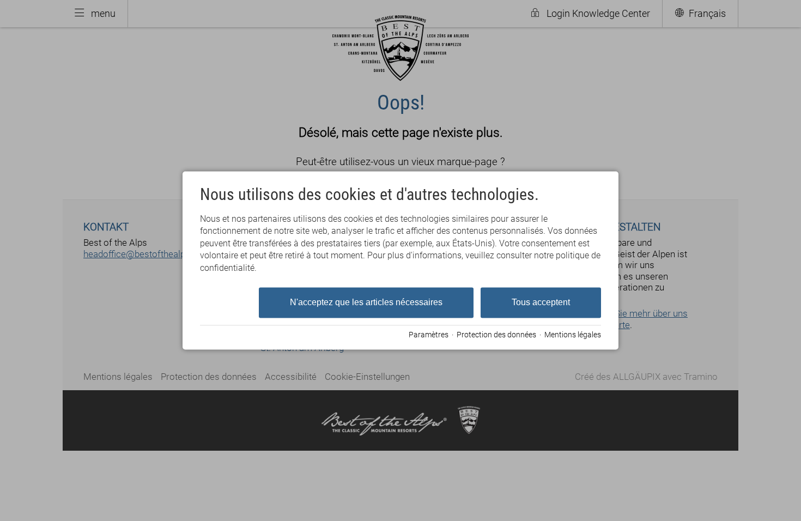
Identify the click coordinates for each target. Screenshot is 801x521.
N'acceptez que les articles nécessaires (366, 302)
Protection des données (496, 334)
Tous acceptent (541, 302)
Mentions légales (572, 334)
